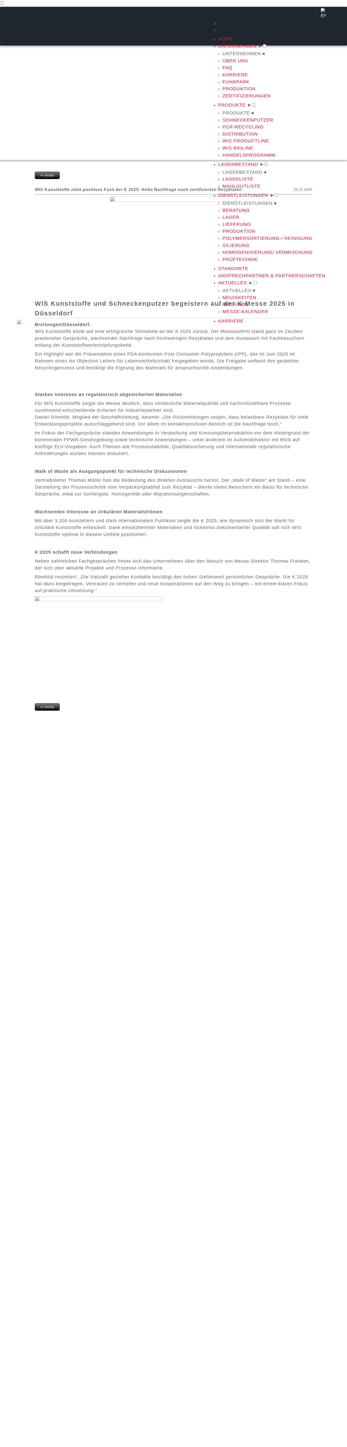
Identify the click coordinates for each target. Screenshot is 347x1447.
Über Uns (235, 60)
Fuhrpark (236, 81)
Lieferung (237, 224)
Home (225, 38)
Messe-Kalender (245, 311)
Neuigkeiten (239, 297)
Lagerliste (238, 179)
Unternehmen (237, 46)
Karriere (235, 74)
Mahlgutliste (242, 186)
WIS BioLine (238, 148)
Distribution (240, 134)
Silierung (236, 245)
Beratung (236, 210)
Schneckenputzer (248, 120)
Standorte (233, 268)
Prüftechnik (240, 259)
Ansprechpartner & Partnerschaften (271, 275)
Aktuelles (232, 282)
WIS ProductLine (246, 140)
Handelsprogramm (249, 155)
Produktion (239, 88)
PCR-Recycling (243, 126)
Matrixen (235, 304)
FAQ (227, 67)
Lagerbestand (238, 164)
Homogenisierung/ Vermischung (268, 252)
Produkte (232, 105)
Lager (231, 217)
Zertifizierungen (247, 95)
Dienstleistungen (243, 195)
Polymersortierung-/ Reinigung (267, 238)
